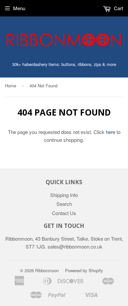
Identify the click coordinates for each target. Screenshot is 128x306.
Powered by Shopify (84, 270)
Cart (118, 8)
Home (10, 85)
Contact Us (64, 212)
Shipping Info (64, 194)
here (110, 131)
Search (64, 203)
